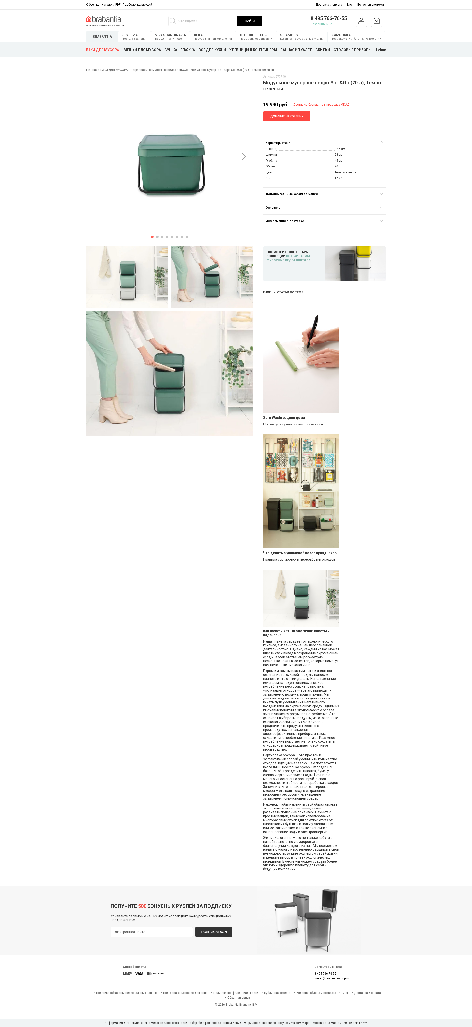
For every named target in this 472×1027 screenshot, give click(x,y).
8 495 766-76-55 (329, 18)
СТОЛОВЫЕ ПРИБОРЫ (352, 50)
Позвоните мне (321, 24)
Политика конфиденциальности (235, 993)
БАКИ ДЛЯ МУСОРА (102, 50)
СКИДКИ (322, 50)
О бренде (92, 4)
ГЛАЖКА (187, 50)
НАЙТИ (250, 21)
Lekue (381, 50)
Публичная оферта (277, 993)
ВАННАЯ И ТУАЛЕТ (296, 50)
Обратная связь (238, 997)
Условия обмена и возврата (316, 993)
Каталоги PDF (111, 4)
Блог (350, 4)
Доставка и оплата (329, 4)
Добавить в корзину (286, 116)
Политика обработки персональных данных (126, 993)
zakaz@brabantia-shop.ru (331, 978)
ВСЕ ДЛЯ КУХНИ (212, 50)
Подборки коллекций (137, 4)
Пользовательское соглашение (185, 993)
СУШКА (170, 50)
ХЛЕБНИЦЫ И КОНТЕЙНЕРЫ (253, 50)
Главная (92, 70)
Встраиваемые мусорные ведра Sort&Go (159, 70)
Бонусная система (370, 4)
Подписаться (214, 932)
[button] (152, 237)
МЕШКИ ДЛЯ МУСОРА (142, 50)
